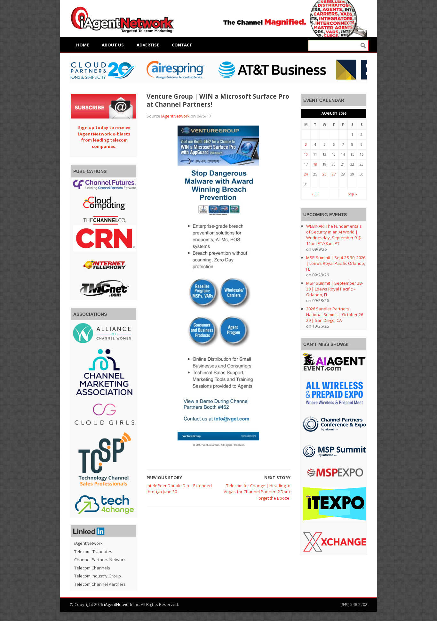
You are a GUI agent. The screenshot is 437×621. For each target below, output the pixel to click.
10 (306, 154)
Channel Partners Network (100, 559)
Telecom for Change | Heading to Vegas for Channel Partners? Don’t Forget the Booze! (257, 492)
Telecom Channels (92, 568)
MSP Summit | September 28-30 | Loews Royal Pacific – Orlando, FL (334, 289)
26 (324, 174)
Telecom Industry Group (97, 576)
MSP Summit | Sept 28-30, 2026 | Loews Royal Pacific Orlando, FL (335, 263)
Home (82, 45)
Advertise (148, 45)
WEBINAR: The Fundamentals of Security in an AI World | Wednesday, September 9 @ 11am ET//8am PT (334, 234)
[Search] (363, 45)
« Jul (315, 194)
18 (315, 164)
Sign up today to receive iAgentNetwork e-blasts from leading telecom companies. (104, 137)
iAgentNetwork (175, 116)
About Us (113, 45)
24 (306, 174)
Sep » (352, 194)
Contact (182, 45)
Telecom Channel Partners (100, 584)
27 (334, 174)
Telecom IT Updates (93, 551)
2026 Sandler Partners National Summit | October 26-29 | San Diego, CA (335, 314)
